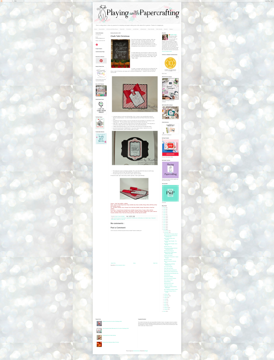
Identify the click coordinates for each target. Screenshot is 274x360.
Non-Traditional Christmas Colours (171, 289)
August (165, 297)
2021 (164, 216)
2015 (164, 226)
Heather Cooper (118, 216)
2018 (164, 221)
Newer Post (113, 263)
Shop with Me (101, 29)
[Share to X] (132, 216)
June (165, 300)
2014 (164, 227)
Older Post (155, 263)
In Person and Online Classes (112, 29)
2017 (164, 222)
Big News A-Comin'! (168, 259)
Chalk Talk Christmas (168, 285)
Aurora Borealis (167, 275)
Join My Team (135, 29)
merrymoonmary (136, 350)
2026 (164, 207)
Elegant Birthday (167, 281)
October (166, 294)
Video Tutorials (159, 29)
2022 (164, 214)
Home (95, 29)
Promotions (128, 29)
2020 (164, 217)
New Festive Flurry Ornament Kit (170, 270)
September (166, 295)
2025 (164, 209)
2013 (164, 229)
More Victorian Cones (168, 280)
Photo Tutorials (151, 29)
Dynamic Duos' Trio (168, 246)
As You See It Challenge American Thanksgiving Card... (170, 249)
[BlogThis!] (131, 216)
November (166, 232)
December (166, 230)
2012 (164, 311)
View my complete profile (167, 51)
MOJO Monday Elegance (169, 250)
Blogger (146, 350)
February (166, 307)
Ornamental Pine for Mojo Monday (109, 335)
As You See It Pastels (168, 266)
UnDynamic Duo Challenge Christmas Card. (169, 264)
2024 (164, 211)
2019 (164, 219)
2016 (164, 224)
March (165, 305)
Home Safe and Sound (168, 268)
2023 (164, 212)
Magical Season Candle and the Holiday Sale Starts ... (170, 253)
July (165, 299)
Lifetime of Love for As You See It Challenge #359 (112, 321)
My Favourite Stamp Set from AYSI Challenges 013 (170, 236)
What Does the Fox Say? (169, 283)
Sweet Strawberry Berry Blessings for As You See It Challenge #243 (116, 328)
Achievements (143, 29)
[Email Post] (127, 216)
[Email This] (129, 216)
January (166, 309)
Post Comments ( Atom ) (120, 265)
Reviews (171, 29)
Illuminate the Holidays (168, 276)
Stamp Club (122, 29)
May (165, 302)
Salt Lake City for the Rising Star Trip (171, 273)
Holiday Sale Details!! (168, 255)
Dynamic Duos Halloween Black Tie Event (111, 342)
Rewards (166, 29)
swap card (123, 219)
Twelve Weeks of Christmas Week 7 (171, 234)
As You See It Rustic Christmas (170, 278)
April (165, 304)
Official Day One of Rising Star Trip (171, 271)
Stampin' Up (118, 219)
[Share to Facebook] (134, 216)
